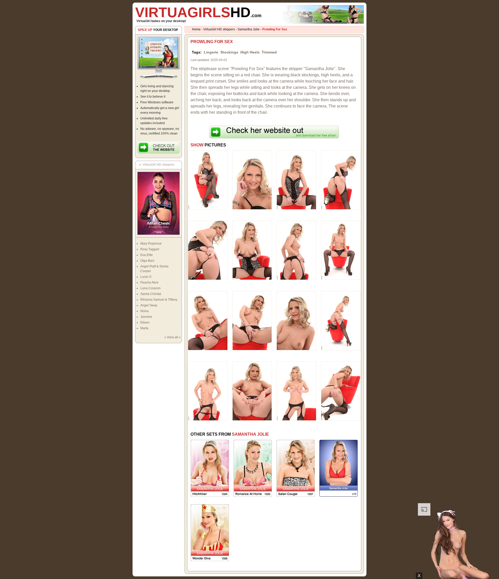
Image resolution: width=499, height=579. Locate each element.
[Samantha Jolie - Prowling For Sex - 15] (296, 391)
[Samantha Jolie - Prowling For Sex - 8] (341, 250)
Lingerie (211, 52)
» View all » (172, 337)
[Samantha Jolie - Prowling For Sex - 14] (252, 391)
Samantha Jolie (249, 29)
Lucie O (145, 277)
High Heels (250, 52)
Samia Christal (150, 294)
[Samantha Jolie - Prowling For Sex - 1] (208, 179)
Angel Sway (148, 305)
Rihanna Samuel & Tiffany (158, 299)
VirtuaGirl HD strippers (219, 29)
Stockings (229, 52)
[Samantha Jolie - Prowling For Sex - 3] (296, 179)
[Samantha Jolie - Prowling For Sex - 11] (296, 320)
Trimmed (269, 52)
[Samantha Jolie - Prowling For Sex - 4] (341, 179)
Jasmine (146, 317)
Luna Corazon (150, 288)
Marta (144, 328)
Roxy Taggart (149, 249)
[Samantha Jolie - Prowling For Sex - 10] (252, 320)
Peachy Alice (149, 282)
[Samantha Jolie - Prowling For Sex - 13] (208, 391)
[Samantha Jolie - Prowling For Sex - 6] (252, 250)
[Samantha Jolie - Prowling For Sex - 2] (252, 179)
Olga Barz (147, 260)
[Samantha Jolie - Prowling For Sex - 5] (208, 250)
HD (198, 12)
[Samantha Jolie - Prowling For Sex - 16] (341, 391)
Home (196, 29)
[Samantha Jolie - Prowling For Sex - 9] (208, 320)
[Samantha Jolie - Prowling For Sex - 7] (296, 250)
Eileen (144, 322)
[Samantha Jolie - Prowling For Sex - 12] (341, 320)
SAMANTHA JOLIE (250, 434)
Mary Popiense (151, 243)
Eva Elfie (146, 255)
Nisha (144, 311)
